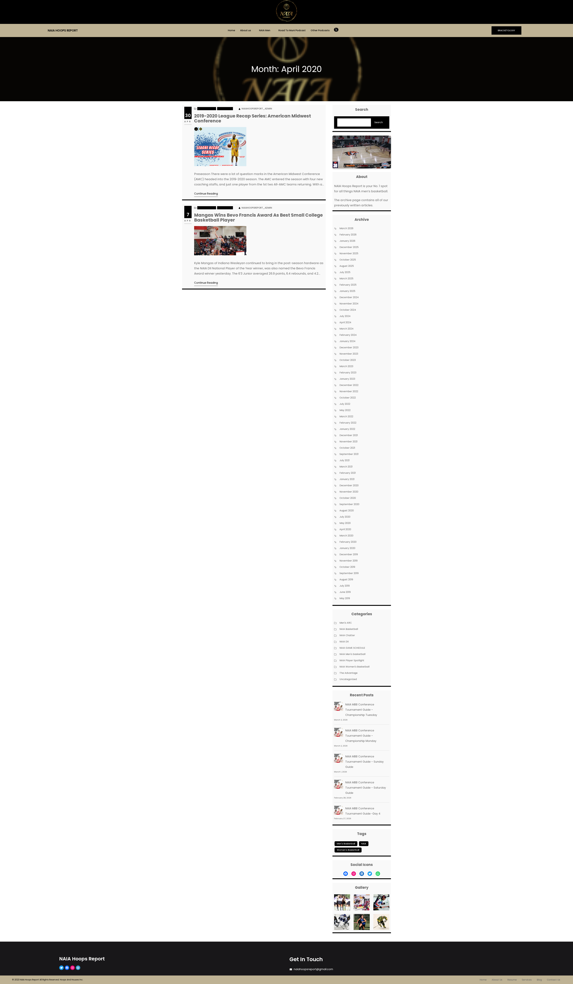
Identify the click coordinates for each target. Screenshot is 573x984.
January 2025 (347, 291)
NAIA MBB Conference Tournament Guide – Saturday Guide (365, 788)
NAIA (363, 843)
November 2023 (348, 353)
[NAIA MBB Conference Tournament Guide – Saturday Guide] (338, 785)
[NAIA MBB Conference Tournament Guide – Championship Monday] (338, 733)
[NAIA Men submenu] (272, 30)
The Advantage (348, 673)
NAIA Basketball (206, 108)
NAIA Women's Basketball (354, 666)
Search (378, 122)
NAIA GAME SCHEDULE (352, 648)
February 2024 (348, 335)
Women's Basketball (348, 849)
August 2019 (346, 579)
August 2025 (346, 266)
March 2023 (346, 366)
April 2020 (345, 529)
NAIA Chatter (225, 108)
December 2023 (348, 347)
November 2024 (348, 303)
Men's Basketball (346, 843)
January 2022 (347, 429)
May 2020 (345, 523)
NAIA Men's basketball (352, 654)
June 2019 (345, 592)
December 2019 (348, 554)
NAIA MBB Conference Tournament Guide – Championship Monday (360, 736)
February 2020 (347, 542)
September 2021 (349, 454)
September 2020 (349, 504)
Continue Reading (206, 193)
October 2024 (347, 310)
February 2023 (347, 372)
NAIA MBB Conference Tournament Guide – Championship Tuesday (361, 710)
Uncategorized (348, 679)
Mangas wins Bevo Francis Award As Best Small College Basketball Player (258, 218)
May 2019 (344, 598)
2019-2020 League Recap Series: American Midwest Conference (252, 118)
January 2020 (347, 548)
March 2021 (346, 466)
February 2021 (347, 473)
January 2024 (347, 341)
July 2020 (344, 516)
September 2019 (349, 573)
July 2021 (344, 460)
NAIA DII (344, 641)
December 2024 (349, 297)
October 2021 (347, 448)
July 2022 (344, 404)
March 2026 (346, 228)
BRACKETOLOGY (506, 30)
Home (231, 30)
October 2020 (347, 498)
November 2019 (348, 560)
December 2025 (349, 247)
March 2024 (346, 328)
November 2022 (348, 391)
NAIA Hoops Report (63, 30)
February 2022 (347, 422)
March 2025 (346, 278)
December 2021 (348, 435)
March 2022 (346, 416)
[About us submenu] (253, 30)
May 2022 (345, 410)
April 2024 (345, 322)
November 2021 (348, 441)
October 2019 (347, 567)
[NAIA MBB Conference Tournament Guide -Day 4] (338, 811)
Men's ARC (345, 622)
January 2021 (347, 479)
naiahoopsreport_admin (257, 108)
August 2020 (346, 510)
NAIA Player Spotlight (351, 660)
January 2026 (347, 241)
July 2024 (345, 316)
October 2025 (347, 259)
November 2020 (348, 491)
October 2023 (347, 360)
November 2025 (348, 253)
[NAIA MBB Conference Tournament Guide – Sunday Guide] (338, 759)
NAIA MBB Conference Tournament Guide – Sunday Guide (364, 762)
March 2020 (346, 535)
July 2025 (344, 272)
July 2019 (344, 585)
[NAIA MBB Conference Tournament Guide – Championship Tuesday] (338, 707)
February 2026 (347, 234)
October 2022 (347, 397)
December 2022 (348, 385)
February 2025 (347, 284)
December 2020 (349, 485)
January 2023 (347, 379)
